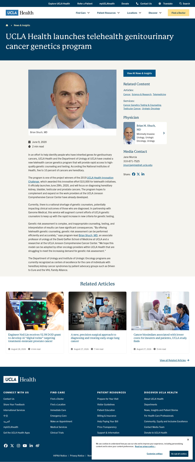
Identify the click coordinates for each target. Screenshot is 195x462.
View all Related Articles (173, 360)
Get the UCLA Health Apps (16, 432)
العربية (6, 421)
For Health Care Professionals (158, 415)
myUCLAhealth (107, 3)
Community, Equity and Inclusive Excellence (166, 421)
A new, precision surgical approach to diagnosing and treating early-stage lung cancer (95, 338)
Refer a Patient (85, 3)
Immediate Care (58, 410)
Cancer (126, 94)
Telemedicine (159, 94)
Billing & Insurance (106, 415)
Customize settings (154, 453)
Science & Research (142, 94)
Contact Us (146, 3)
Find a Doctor (178, 12)
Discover (153, 12)
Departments (150, 404)
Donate (125, 3)
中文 (5, 415)
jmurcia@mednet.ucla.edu (137, 165)
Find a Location (58, 404)
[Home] (7, 25)
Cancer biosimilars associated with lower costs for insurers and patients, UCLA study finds (160, 338)
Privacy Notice (77, 455)
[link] (134, 174)
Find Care (81, 12)
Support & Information (108, 432)
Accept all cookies (178, 453)
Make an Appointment (61, 421)
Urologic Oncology (151, 108)
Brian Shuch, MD (88, 235)
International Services (14, 410)
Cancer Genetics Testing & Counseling (142, 104)
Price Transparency (106, 426)
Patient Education (106, 410)
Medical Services (58, 426)
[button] (59, 3)
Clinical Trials (57, 432)
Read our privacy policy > (145, 446)
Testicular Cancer (132, 108)
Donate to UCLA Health (155, 432)
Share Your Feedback (14, 404)
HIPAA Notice (60, 455)
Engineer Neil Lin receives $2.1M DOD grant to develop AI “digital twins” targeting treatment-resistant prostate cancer (34, 338)
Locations (132, 12)
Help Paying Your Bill (107, 421)
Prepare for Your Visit (107, 398)
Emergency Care (58, 415)
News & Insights (22, 25)
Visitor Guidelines (106, 404)
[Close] (188, 439)
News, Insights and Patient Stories (161, 410)
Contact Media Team (154, 426)
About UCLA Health (154, 398)
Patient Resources (106, 12)
